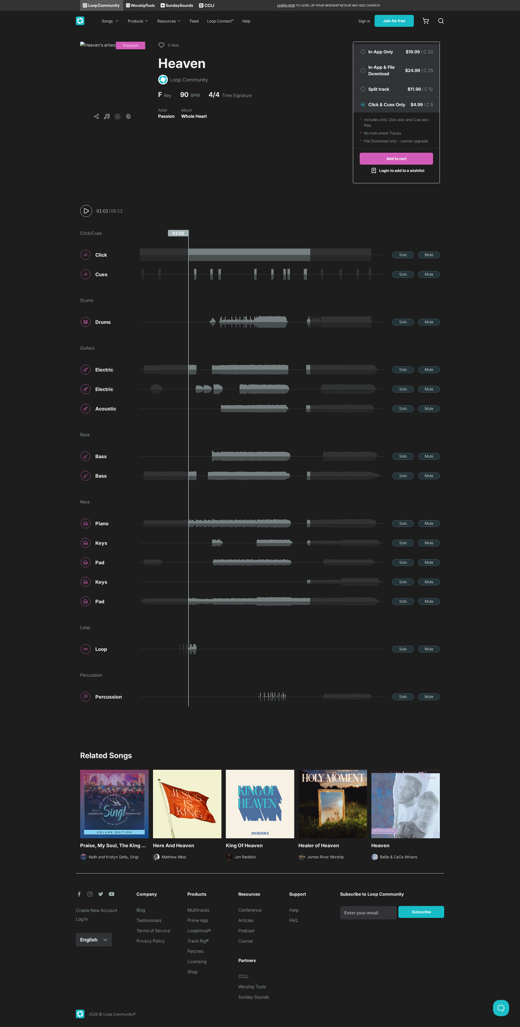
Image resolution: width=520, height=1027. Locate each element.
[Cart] (425, 21)
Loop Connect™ (220, 21)
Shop (192, 971)
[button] (113, 74)
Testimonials (148, 920)
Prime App (197, 920)
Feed (194, 21)
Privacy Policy (150, 941)
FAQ (293, 920)
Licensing (196, 961)
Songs (107, 21)
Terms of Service (153, 930)
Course (245, 941)
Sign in (364, 21)
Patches (195, 951)
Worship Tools (252, 986)
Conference (250, 910)
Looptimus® (199, 930)
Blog (140, 910)
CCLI (243, 976)
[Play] (86, 211)
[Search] (441, 21)
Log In (82, 919)
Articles (245, 920)
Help (246, 21)
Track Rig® (198, 941)
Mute (429, 254)
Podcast (246, 930)
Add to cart (396, 158)
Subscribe (421, 911)
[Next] (436, 803)
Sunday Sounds (253, 997)
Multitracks (198, 910)
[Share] (96, 116)
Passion (166, 116)
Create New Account (96, 910)
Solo (403, 254)
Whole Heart (194, 116)
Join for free (394, 20)
